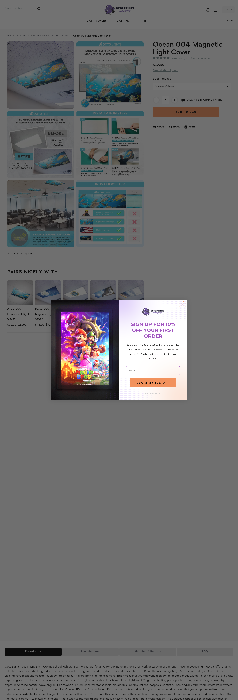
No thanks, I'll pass (153, 393)
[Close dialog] (182, 305)
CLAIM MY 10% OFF (153, 382)
